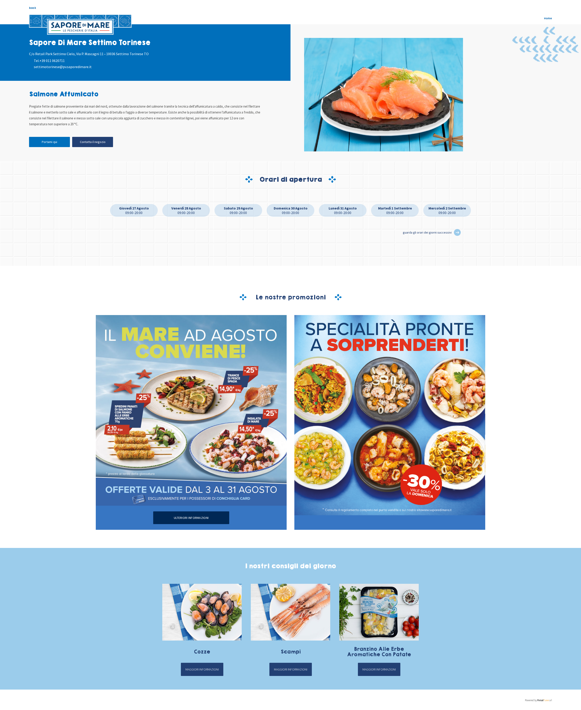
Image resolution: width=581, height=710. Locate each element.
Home (548, 18)
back (32, 8)
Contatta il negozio (93, 142)
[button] (457, 232)
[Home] (80, 25)
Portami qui (49, 142)
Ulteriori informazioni (191, 518)
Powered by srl (538, 700)
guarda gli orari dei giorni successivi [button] (427, 232)
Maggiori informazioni (202, 669)
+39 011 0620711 (52, 60)
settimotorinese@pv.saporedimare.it (63, 66)
